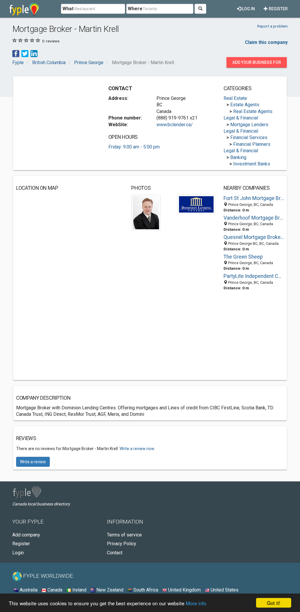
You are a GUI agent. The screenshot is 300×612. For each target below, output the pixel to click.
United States (223, 590)
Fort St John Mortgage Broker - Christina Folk (254, 198)
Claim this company (266, 42)
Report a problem (272, 26)
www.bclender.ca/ (174, 124)
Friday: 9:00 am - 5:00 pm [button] (134, 147)
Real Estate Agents (252, 111)
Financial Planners (251, 144)
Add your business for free (256, 64)
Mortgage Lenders (249, 124)
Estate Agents (244, 104)
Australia (28, 590)
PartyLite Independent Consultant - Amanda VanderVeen (254, 276)
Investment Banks (251, 164)
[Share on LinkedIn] (34, 53)
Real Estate (235, 98)
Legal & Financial (241, 118)
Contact (114, 552)
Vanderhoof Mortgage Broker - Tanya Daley (254, 218)
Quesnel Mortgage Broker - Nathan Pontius (254, 237)
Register (278, 8)
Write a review (33, 461)
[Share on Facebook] (15, 53)
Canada (54, 590)
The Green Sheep (243, 257)
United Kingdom (184, 590)
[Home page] (24, 8)
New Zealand (109, 590)
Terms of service (124, 535)
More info (196, 603)
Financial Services (248, 137)
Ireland (78, 590)
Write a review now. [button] (137, 448)
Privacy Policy (121, 543)
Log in (248, 8)
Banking (238, 157)
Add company (26, 535)
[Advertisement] (60, 116)
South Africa (145, 590)
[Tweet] (24, 53)
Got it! (273, 602)
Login (18, 552)
